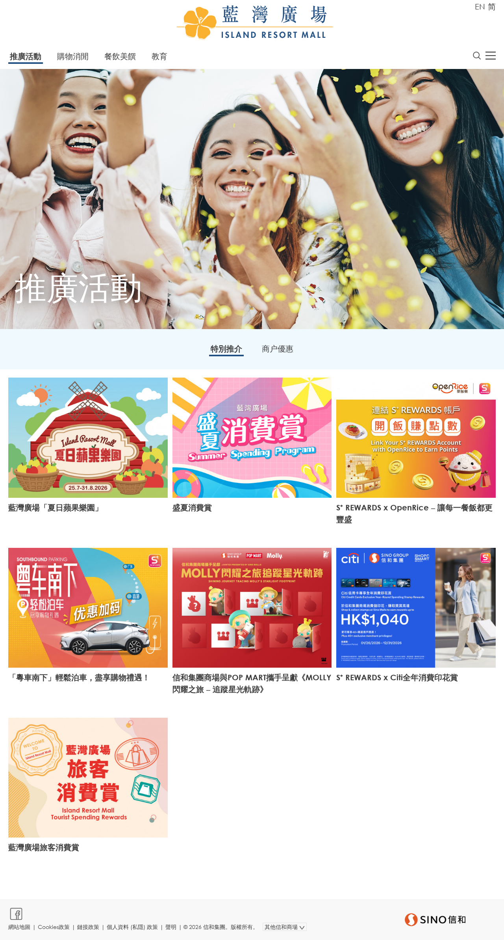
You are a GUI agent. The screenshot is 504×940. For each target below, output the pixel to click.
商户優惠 (277, 348)
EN (480, 6)
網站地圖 (19, 927)
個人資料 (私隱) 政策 (132, 927)
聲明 (170, 927)
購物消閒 (73, 56)
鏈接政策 (88, 927)
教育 (159, 56)
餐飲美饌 (120, 56)
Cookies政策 (54, 927)
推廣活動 (25, 56)
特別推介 (226, 348)
